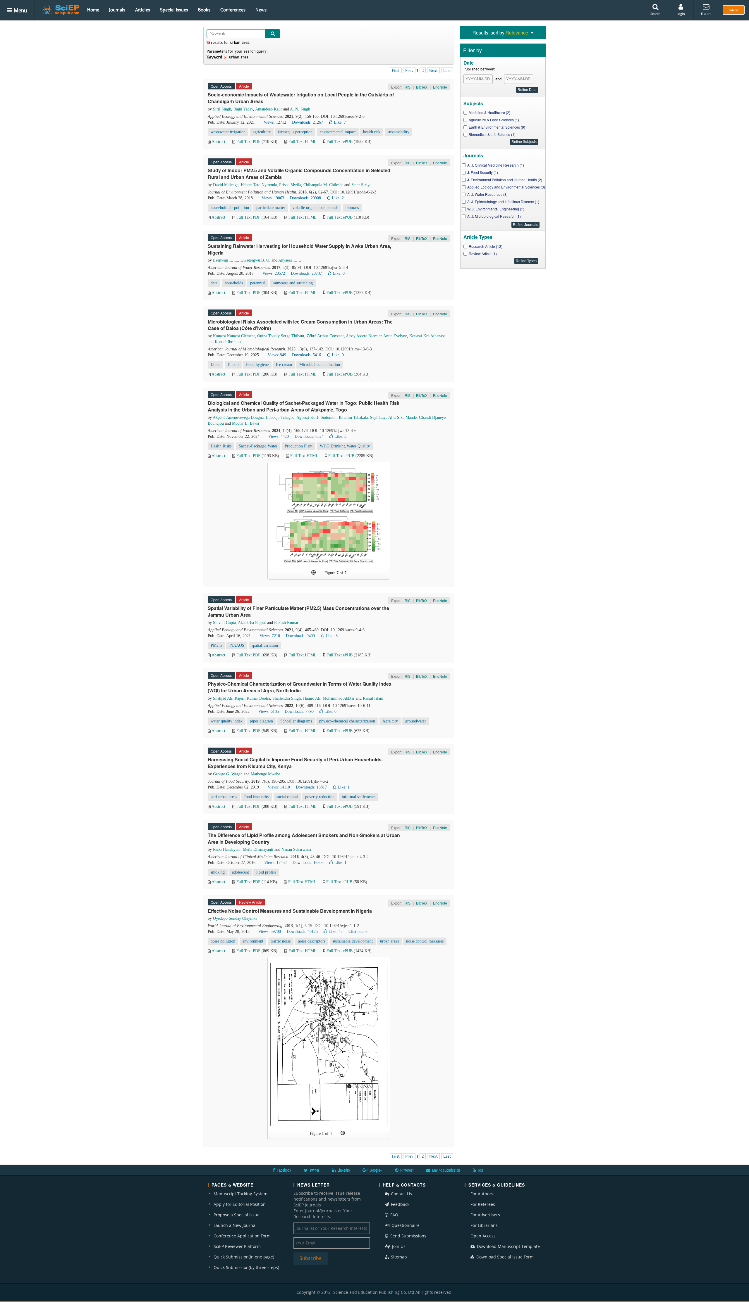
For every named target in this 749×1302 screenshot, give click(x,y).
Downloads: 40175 (302, 931)
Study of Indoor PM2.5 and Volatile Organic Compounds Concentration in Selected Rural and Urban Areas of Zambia (299, 173)
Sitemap (398, 1257)
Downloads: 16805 (308, 862)
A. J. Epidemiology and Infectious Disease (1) (503, 201)
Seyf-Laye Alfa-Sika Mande (393, 417)
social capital (287, 797)
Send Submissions (407, 1236)
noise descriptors (311, 941)
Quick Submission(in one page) (244, 1257)
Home (93, 10)
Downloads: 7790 (299, 711)
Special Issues (174, 10)
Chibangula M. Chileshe (323, 185)
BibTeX (421, 86)
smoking (218, 872)
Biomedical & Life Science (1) (492, 134)
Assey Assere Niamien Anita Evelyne (376, 336)
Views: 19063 (273, 198)
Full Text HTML (302, 141)
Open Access (483, 1236)
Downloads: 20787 (306, 273)
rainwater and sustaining (293, 283)
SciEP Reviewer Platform (237, 1246)
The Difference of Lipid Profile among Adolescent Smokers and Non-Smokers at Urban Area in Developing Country (304, 838)
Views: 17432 (275, 862)
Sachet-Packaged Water (258, 446)
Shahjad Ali (222, 698)
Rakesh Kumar (286, 622)
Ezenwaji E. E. (225, 260)
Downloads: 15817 (311, 787)
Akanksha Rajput (252, 622)
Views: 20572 (273, 273)
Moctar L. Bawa (245, 423)
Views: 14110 (279, 787)
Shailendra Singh (286, 698)
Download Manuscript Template (508, 1246)
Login (680, 13)
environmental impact (338, 132)
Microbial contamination (319, 364)
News (261, 10)
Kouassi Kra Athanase (427, 336)
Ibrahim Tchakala (353, 417)
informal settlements (358, 797)
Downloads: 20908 (305, 198)
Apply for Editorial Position (240, 1204)
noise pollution (223, 941)
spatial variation (265, 645)
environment (253, 941)
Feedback (399, 1204)
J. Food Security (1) (482, 172)
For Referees (482, 1204)
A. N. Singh (300, 109)
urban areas (389, 941)
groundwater (415, 721)
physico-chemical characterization (347, 721)
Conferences (232, 10)
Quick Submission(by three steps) (246, 1267)
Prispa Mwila (290, 185)
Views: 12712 (275, 122)
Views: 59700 (269, 931)
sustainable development (353, 941)
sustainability (398, 132)
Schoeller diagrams (296, 721)
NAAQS (236, 645)
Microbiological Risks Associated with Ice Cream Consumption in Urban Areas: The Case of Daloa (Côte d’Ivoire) (300, 325)
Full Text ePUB (340, 141)
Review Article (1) (483, 253)
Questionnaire (405, 1225)
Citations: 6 (357, 931)
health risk (371, 132)
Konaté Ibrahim (228, 342)
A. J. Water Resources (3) (487, 194)
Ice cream (284, 364)
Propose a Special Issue (237, 1215)
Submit (733, 10)
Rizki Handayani (226, 849)
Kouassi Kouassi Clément (234, 336)
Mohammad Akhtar (339, 698)
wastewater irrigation (228, 132)
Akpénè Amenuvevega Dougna (238, 417)
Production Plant (298, 446)
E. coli (233, 364)
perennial (257, 283)
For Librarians (484, 1225)
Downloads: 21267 (307, 122)
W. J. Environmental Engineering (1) (495, 208)
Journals (117, 10)
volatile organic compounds (315, 207)
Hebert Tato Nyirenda (259, 185)
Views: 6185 (268, 711)
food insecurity (256, 797)
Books (204, 10)
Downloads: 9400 (300, 636)
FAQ (393, 1215)
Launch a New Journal (235, 1225)
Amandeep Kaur (268, 109)
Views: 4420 (278, 436)
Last (447, 70)
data (214, 283)
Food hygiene (257, 364)
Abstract (218, 141)
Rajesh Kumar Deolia (252, 698)
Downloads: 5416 (306, 355)
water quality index (227, 721)
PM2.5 (216, 645)
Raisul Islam (373, 698)
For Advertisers (485, 1215)
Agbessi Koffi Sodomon (316, 417)
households (234, 283)
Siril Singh (222, 109)
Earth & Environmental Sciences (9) (497, 127)
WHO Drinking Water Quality (345, 446)
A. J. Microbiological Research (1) (494, 216)
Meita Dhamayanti (258, 849)
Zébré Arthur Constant (325, 336)
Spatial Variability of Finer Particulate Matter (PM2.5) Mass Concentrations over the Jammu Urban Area (298, 611)
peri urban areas (224, 797)
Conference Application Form (242, 1236)
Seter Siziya (361, 185)
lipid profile (266, 872)
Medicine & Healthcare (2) (489, 112)
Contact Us (401, 1193)
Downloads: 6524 (309, 436)
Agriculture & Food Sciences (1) (494, 119)
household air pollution (230, 207)
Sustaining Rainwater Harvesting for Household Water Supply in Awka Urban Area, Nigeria (299, 249)
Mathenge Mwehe (265, 774)
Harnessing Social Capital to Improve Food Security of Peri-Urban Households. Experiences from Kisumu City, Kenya (295, 763)
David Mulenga (225, 185)
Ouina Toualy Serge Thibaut (280, 336)
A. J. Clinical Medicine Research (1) (495, 164)
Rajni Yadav (243, 109)
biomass (352, 207)
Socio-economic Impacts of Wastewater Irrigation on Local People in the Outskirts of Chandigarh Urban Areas (301, 98)
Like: (340, 122)
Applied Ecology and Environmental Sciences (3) (506, 186)
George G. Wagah (228, 774)
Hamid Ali (311, 698)
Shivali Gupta (224, 622)
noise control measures (425, 941)
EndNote (440, 86)
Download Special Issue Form (504, 1257)
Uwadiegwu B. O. (255, 260)
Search (655, 13)
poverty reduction (319, 797)
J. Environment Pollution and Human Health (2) (504, 179)
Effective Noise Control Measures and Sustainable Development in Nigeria (290, 910)
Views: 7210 (270, 636)
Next (433, 70)
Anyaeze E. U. (290, 260)
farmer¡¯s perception (295, 132)
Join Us (398, 1246)
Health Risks (221, 446)
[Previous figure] (313, 572)
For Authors (481, 1193)
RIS (407, 86)
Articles (142, 10)
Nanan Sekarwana (296, 849)
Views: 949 (277, 355)
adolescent (240, 872)
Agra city (390, 721)
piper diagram (261, 721)
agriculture (262, 132)
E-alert (706, 13)
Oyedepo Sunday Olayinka (235, 918)
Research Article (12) (485, 246)
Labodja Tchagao (280, 417)
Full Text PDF (248, 141)
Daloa (215, 364)
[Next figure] (343, 1133)
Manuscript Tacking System (240, 1193)
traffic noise (281, 941)
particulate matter (270, 207)
